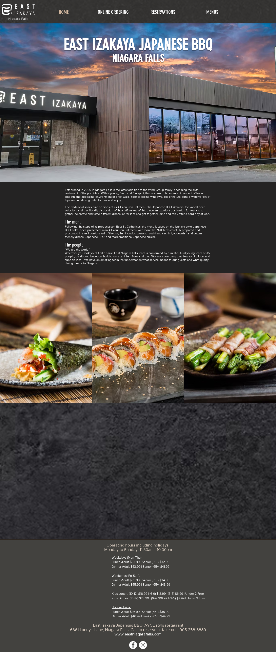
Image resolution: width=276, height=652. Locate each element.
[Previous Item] (7, 338)
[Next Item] (269, 338)
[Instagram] (143, 645)
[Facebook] (133, 645)
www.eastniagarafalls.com (138, 634)
